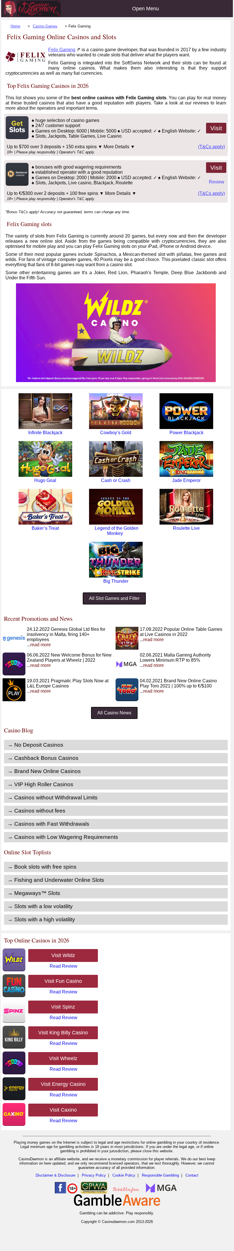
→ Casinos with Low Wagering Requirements (62, 837)
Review (216, 181)
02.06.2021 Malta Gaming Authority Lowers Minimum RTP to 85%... (175, 660)
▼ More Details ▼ (116, 146)
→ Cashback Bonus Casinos (42, 758)
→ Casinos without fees (36, 811)
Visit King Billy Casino (63, 1032)
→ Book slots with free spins (41, 867)
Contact (191, 1175)
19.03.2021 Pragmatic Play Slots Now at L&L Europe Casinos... (67, 685)
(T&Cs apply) (211, 146)
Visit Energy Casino (63, 1084)
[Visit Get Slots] (16, 137)
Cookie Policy (123, 1175)
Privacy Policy (94, 1175)
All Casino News (114, 712)
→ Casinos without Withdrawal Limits (52, 798)
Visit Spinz (63, 1007)
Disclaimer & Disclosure (55, 1175)
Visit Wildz (63, 955)
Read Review (63, 966)
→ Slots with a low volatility (40, 906)
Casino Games (45, 26)
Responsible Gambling (160, 1175)
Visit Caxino (63, 1110)
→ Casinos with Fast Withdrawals (48, 824)
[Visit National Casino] (16, 184)
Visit (216, 128)
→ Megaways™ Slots (33, 893)
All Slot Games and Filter (114, 598)
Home (15, 26)
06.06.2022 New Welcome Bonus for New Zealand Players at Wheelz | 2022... (69, 660)
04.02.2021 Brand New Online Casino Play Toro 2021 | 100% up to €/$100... (178, 685)
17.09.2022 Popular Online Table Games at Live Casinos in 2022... (181, 634)
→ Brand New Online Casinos (44, 771)
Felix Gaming (61, 49)
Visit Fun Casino (63, 981)
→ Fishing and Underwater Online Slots (55, 880)
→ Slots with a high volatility (41, 919)
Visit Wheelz (63, 1058)
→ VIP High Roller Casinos (40, 784)
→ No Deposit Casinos (35, 745)
